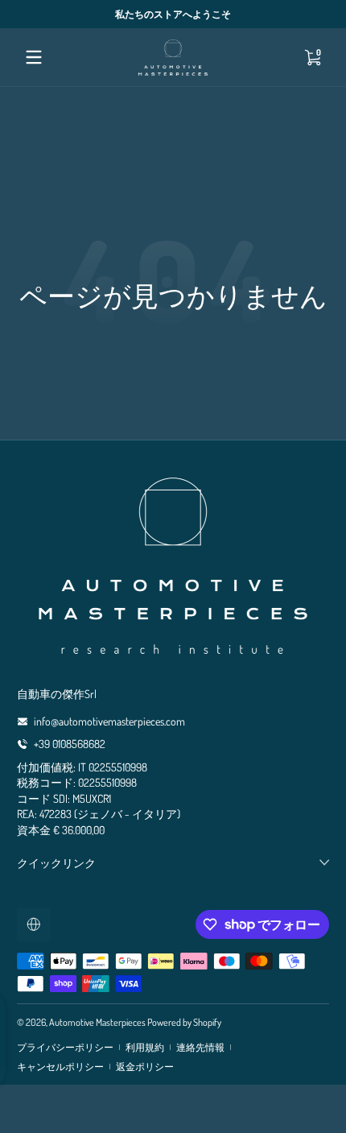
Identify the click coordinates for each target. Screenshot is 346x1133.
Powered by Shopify (184, 1021)
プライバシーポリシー (65, 1046)
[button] (312, 57)
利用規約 (145, 1046)
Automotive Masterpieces (97, 1021)
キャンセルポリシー (60, 1066)
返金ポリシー (145, 1066)
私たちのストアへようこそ (173, 13)
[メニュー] (34, 57)
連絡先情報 (200, 1046)
